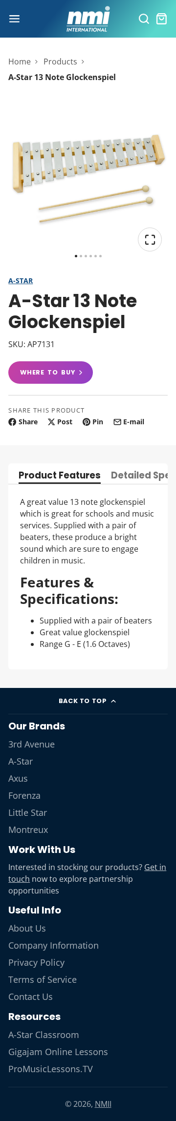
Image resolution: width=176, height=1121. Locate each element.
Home (19, 61)
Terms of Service (42, 979)
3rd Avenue (31, 744)
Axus (18, 778)
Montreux (28, 829)
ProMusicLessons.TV (50, 1069)
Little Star (27, 812)
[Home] (88, 19)
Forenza (24, 795)
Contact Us (30, 996)
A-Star (20, 280)
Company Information (53, 945)
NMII (103, 1104)
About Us (27, 928)
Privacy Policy (36, 962)
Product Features (60, 476)
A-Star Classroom (43, 1034)
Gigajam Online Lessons (58, 1052)
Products (60, 61)
